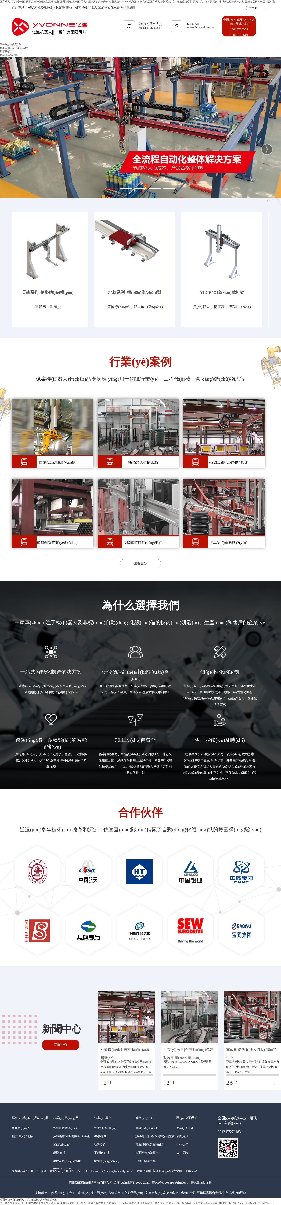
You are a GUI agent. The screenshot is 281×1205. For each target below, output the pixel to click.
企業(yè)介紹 (184, 1128)
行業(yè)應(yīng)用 (65, 1118)
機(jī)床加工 (101, 1136)
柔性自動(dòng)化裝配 (67, 1161)
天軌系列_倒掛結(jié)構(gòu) (48, 292)
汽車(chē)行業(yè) (105, 1128)
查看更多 (140, 563)
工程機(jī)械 (101, 1152)
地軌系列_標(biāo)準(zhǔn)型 (134, 292)
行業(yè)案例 (103, 1118)
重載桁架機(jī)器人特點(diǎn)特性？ (251, 1051)
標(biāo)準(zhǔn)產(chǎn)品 (30, 1118)
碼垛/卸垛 (59, 1152)
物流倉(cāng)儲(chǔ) (106, 1161)
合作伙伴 (182, 1144)
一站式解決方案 (145, 1161)
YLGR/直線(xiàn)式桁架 (222, 292)
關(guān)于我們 (186, 1118)
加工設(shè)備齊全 (146, 1152)
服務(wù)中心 (144, 1118)
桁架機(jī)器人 (7, 51)
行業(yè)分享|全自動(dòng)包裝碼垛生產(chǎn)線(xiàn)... (188, 1051)
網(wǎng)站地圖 (201, 1182)
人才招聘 (182, 1152)
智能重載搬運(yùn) (65, 1128)
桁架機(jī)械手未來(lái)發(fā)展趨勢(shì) (125, 1051)
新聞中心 (60, 1044)
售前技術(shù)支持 (147, 1128)
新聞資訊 (182, 1136)
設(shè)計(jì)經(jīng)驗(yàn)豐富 (155, 1136)
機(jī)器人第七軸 (9, 55)
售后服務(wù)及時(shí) (149, 1144)
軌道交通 (100, 1144)
